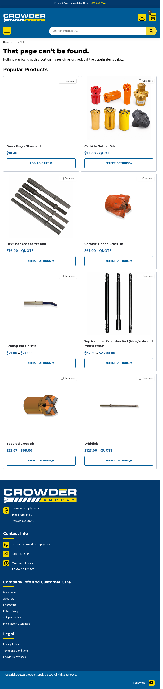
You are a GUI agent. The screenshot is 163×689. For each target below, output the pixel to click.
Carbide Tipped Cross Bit (103, 244)
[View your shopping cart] (152, 18)
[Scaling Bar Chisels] (41, 303)
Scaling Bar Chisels (21, 346)
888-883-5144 (21, 554)
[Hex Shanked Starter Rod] (41, 206)
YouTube (152, 683)
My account (10, 592)
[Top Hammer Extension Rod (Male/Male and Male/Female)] (119, 303)
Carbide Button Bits (99, 146)
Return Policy (10, 611)
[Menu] (7, 31)
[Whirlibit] (119, 405)
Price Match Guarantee (16, 624)
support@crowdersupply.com (31, 544)
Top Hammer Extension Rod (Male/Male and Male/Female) (118, 344)
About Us (8, 599)
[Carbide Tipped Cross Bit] (119, 206)
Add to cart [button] (39, 163)
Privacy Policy (11, 644)
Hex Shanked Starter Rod (26, 244)
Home (6, 42)
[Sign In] (142, 17)
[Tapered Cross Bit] (41, 405)
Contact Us (9, 605)
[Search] (151, 31)
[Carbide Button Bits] (119, 108)
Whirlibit (91, 444)
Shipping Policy (12, 617)
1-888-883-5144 (97, 3)
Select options (117, 163)
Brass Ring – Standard (24, 146)
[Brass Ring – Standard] (41, 80)
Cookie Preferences (14, 657)
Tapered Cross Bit (20, 444)
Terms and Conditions (15, 651)
